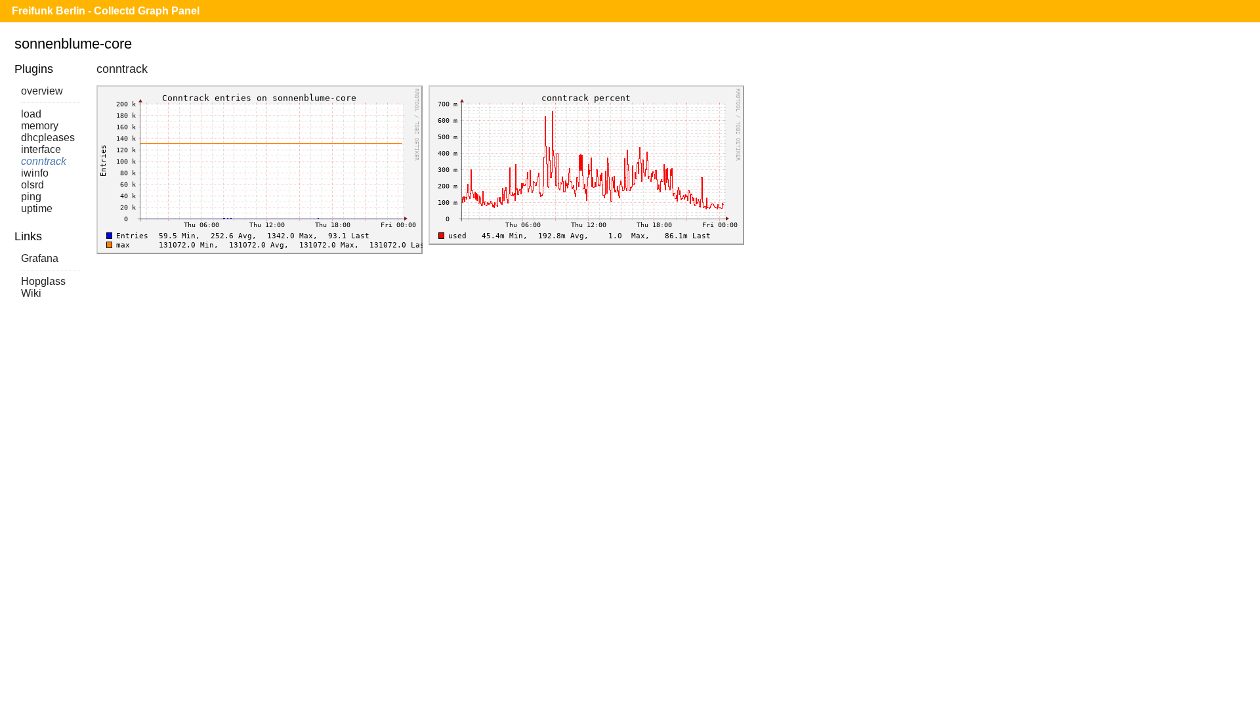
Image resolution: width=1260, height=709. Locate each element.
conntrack (43, 161)
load (31, 113)
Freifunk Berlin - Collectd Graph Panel (106, 10)
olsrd (32, 184)
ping (31, 196)
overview (42, 91)
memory (39, 125)
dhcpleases (48, 137)
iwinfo (35, 173)
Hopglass (43, 281)
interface (41, 149)
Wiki (31, 293)
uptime (36, 208)
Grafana (39, 258)
